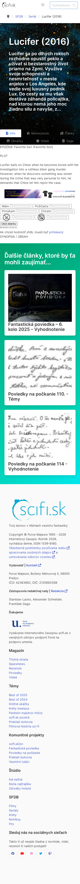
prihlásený (56, 232)
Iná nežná (15, 779)
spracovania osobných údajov (30, 552)
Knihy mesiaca (19, 708)
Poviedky (15, 673)
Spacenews (17, 664)
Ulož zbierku (8, 223)
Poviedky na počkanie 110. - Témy (38, 396)
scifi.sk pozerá (19, 717)
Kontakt (32, 565)
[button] (43, 5)
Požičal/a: (42, 206)
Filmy (12, 806)
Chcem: (46, 211)
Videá (13, 677)
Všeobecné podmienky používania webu (38, 548)
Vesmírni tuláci (19, 762)
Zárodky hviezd (20, 788)
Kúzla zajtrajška (20, 784)
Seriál (32, 16)
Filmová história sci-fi (24, 726)
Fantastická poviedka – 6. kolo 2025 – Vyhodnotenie (36, 327)
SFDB (19, 16)
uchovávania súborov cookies (30, 557)
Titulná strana (18, 659)
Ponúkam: (9, 211)
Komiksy (15, 819)
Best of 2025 (18, 695)
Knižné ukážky (19, 704)
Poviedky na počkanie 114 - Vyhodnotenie (37, 466)
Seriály (13, 810)
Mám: (5, 206)
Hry (11, 824)
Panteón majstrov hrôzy (26, 713)
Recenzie (15, 668)
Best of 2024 (18, 699)
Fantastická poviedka (24, 748)
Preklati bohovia (20, 757)
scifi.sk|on (16, 744)
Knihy (13, 815)
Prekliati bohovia (21, 722)
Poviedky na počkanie (24, 753)
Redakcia (58, 591)
